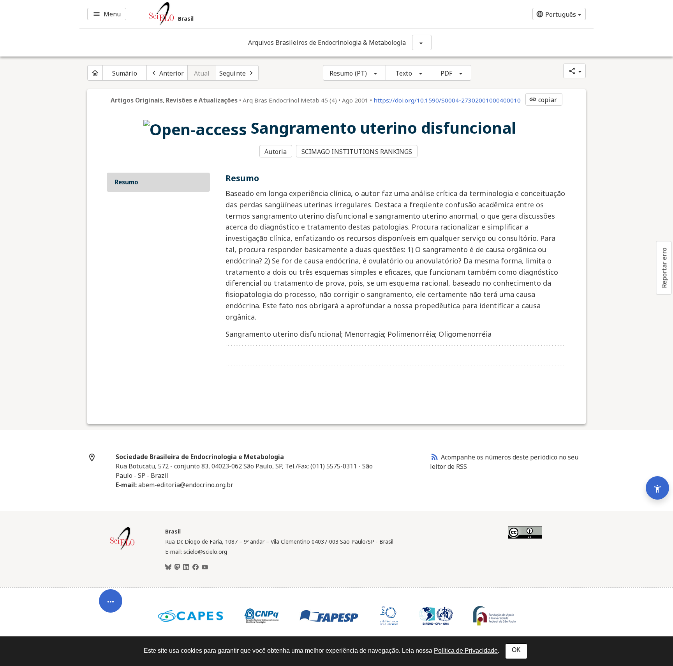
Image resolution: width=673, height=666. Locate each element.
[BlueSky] (168, 567)
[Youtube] (205, 567)
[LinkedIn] (186, 567)
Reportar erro (664, 267)
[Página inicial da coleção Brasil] (122, 549)
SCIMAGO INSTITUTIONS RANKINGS (356, 151)
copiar (543, 99)
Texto (403, 73)
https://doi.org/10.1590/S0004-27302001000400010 (447, 100)
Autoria (275, 151)
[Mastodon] (177, 567)
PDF (446, 73)
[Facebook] (195, 567)
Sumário (124, 73)
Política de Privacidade (466, 650)
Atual (202, 73)
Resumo (126, 182)
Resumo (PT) (348, 73)
